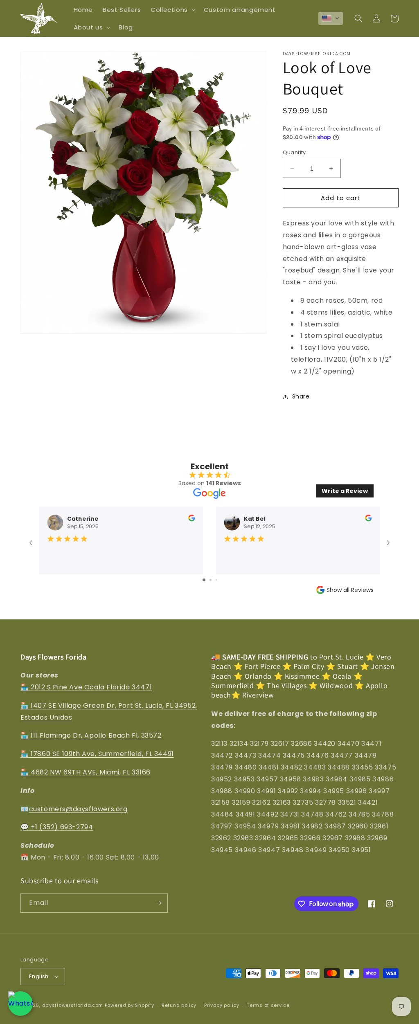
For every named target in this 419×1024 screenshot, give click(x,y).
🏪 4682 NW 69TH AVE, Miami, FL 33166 (85, 772)
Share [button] (301, 396)
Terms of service (268, 1005)
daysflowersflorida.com (72, 1005)
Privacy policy (221, 1005)
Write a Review (345, 491)
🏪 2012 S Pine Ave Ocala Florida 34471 (86, 687)
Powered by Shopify (129, 1005)
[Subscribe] (158, 903)
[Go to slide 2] (211, 580)
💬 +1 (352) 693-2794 (56, 827)
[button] (172, 10)
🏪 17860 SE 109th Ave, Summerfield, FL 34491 (97, 753)
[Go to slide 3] (216, 580)
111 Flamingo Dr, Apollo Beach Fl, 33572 (96, 735)
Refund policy (179, 1005)
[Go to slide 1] (204, 579)
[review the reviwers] (191, 519)
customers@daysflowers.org (78, 809)
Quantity (294, 152)
